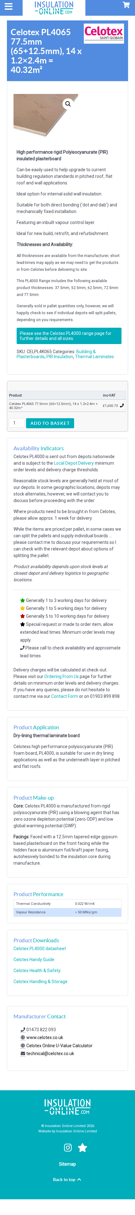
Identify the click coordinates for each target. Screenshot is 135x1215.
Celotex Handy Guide (34, 959)
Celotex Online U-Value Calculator (59, 1045)
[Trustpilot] (82, 1148)
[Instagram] (69, 1148)
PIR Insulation (59, 356)
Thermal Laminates (94, 356)
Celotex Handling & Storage (41, 981)
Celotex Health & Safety (37, 970)
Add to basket (50, 423)
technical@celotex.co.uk (50, 1053)
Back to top (64, 1179)
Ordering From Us (61, 676)
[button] (68, 104)
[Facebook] (54, 1148)
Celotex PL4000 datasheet (40, 948)
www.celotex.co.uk (44, 1037)
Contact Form (64, 696)
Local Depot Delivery (74, 463)
